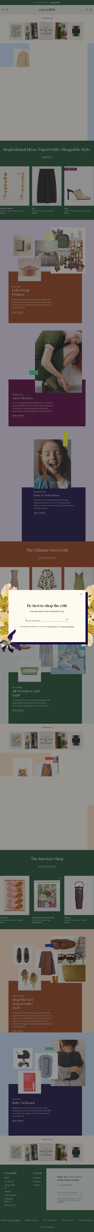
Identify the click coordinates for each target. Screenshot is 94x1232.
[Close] (81, 594)
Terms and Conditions (67, 626)
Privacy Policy (53, 626)
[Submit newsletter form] (67, 619)
